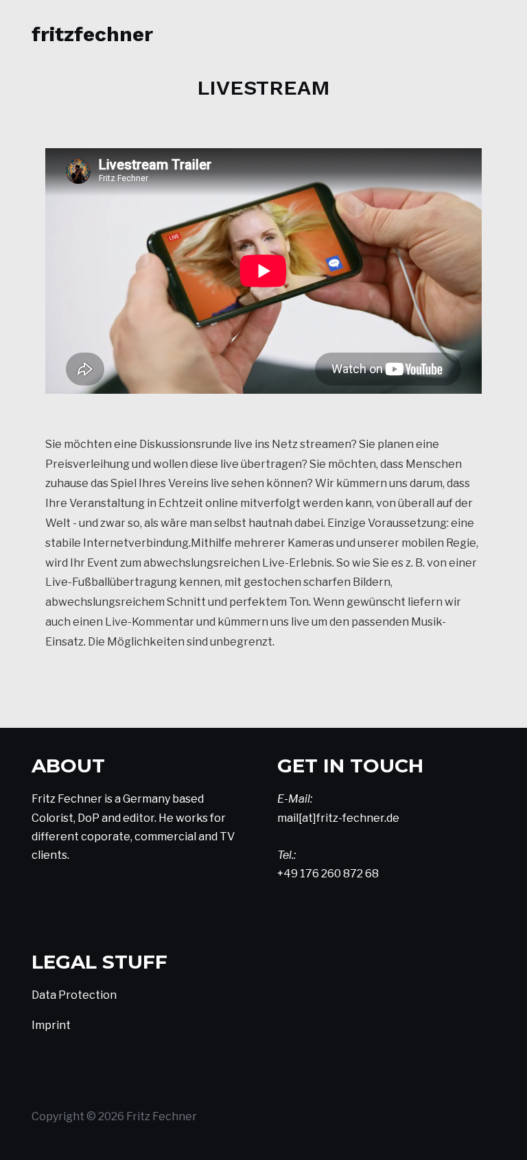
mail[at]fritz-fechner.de (338, 818)
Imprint (51, 1025)
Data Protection (74, 995)
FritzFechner (92, 34)
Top (494, 1127)
